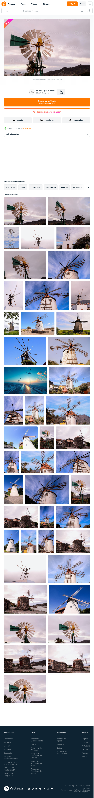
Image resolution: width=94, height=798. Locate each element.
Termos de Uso (64, 789)
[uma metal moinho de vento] (25, 210)
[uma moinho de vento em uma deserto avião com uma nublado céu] (11, 237)
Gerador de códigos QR (8, 773)
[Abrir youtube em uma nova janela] (52, 787)
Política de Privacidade (80, 789)
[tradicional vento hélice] (69, 598)
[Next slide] (84, 186)
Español (83, 741)
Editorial (46, 4)
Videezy (7, 744)
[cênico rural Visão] (37, 322)
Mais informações (12, 133)
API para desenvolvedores (11, 756)
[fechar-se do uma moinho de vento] (69, 264)
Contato (59, 743)
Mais (82, 755)
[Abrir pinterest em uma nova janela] (40, 787)
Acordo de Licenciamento (36, 738)
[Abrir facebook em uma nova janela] (29, 787)
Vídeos (34, 4)
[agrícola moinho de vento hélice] (25, 688)
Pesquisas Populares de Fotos (35, 762)
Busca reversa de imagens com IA (11, 762)
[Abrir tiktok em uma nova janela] (44, 787)
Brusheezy (8, 737)
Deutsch (83, 748)
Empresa (7, 748)
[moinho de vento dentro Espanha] (73, 516)
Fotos (23, 4)
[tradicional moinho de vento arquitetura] (47, 516)
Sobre (58, 747)
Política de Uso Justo (78, 790)
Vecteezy (7, 741)
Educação (8, 752)
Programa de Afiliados (35, 748)
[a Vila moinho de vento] (21, 436)
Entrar (82, 4)
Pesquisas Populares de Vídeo (35, 770)
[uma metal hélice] (69, 210)
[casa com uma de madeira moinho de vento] (80, 294)
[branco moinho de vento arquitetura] (13, 488)
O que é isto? (27, 128)
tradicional (10, 186)
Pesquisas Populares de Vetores (35, 754)
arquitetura (51, 186)
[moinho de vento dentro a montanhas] (37, 461)
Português (84, 744)
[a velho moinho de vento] (25, 349)
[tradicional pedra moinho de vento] (21, 516)
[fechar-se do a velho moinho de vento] (73, 461)
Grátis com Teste (47, 102)
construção (36, 186)
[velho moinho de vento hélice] (47, 436)
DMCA (32, 743)
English (83, 737)
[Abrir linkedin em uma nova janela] (36, 787)
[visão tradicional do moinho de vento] (69, 349)
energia (64, 186)
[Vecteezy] (3, 3)
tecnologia (77, 186)
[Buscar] (82, 10)
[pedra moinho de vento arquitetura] (25, 598)
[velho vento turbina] (25, 568)
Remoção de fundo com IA (9, 767)
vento (22, 186)
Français (83, 752)
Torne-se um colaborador (61, 751)
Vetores (11, 4)
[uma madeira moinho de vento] (37, 237)
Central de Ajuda (60, 738)
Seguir (61, 93)
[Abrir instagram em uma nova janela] (33, 787)
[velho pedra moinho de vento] (73, 436)
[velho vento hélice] (80, 488)
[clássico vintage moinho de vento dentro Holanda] (11, 322)
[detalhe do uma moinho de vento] (25, 264)
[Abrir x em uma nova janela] (48, 787)
